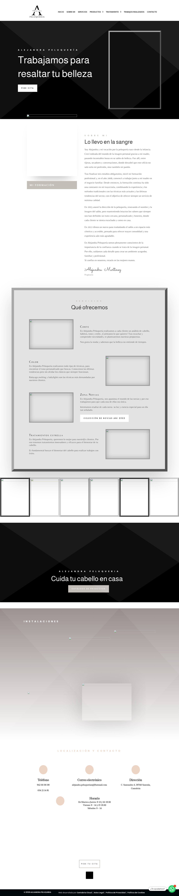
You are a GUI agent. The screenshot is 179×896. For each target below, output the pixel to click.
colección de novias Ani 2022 (104, 418)
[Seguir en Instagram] (89, 875)
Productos (95, 12)
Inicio (61, 12)
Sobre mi (71, 12)
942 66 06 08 (43, 785)
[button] (172, 889)
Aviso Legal (99, 892)
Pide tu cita (89, 864)
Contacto (152, 12)
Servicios (82, 12)
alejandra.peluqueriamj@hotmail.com (89, 785)
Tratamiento (112, 12)
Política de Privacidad (116, 892)
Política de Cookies (136, 892)
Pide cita (27, 88)
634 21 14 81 (43, 790)
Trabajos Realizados (134, 12)
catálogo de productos (89, 588)
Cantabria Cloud (84, 892)
